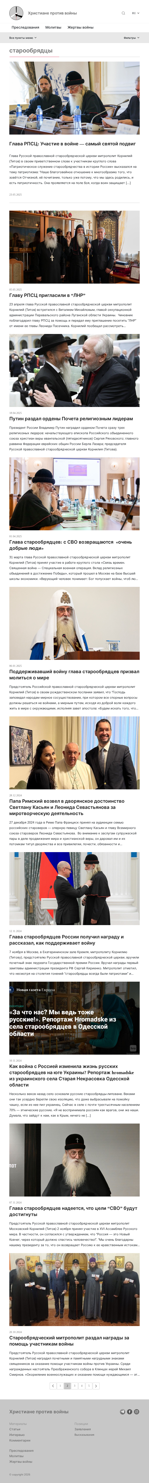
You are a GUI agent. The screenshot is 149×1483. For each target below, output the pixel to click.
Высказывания (84, 1434)
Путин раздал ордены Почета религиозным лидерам (71, 418)
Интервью (17, 1435)
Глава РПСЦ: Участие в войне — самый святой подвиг (72, 144)
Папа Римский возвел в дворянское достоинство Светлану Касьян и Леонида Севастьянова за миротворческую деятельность (67, 807)
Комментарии (19, 1440)
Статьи (14, 1429)
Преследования (25, 27)
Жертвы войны (81, 27)
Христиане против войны (52, 13)
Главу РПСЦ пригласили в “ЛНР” (47, 295)
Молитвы (53, 27)
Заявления (82, 1429)
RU (134, 13)
